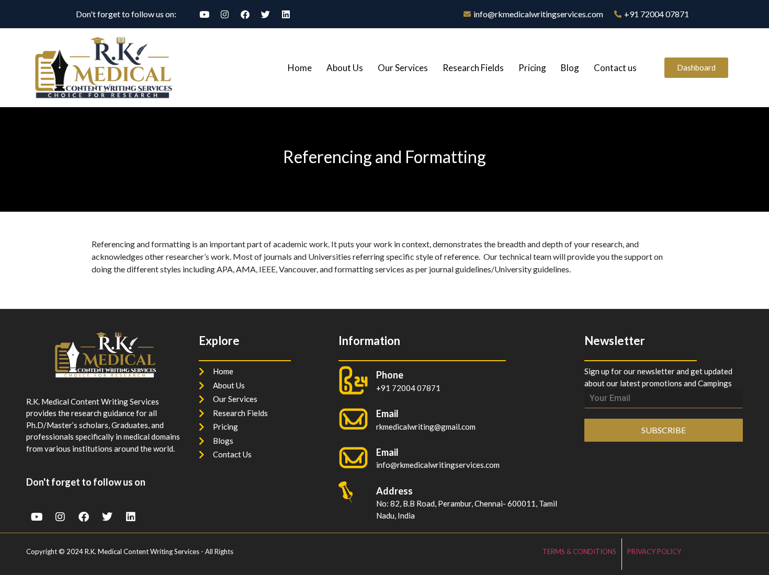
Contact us (615, 67)
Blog (570, 67)
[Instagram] (224, 14)
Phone (389, 375)
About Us (344, 67)
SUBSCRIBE (663, 430)
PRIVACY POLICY (654, 551)
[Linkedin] (286, 14)
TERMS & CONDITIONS (579, 551)
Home (300, 67)
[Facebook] (245, 14)
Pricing (532, 67)
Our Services (403, 67)
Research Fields (473, 67)
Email (387, 452)
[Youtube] (204, 14)
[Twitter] (265, 14)
